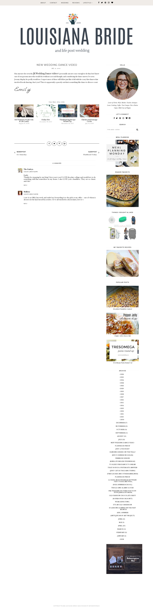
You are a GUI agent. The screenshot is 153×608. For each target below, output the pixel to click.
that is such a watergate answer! (122, 467)
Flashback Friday (122, 446)
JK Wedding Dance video (45, 73)
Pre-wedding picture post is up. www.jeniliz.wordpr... (122, 491)
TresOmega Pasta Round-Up (122, 363)
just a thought (122, 449)
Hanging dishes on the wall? (122, 452)
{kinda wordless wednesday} (122, 461)
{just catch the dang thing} (122, 471)
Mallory (27, 192)
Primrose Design (122, 458)
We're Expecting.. (122, 502)
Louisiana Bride (71, 606)
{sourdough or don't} (122, 498)
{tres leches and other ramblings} (122, 474)
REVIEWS (76, 3)
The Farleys (28, 169)
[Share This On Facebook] (49, 144)
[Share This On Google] (64, 144)
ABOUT (43, 3)
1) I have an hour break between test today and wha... (122, 480)
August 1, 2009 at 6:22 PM (31, 171)
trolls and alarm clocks (122, 488)
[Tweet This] (54, 144)
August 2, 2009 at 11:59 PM (31, 194)
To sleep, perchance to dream (122, 464)
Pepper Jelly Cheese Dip (123, 336)
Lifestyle (87, 3)
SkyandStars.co (94, 606)
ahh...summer (122, 512)
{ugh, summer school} (122, 484)
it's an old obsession (122, 505)
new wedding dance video (122, 443)
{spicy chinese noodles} (122, 455)
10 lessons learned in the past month (122, 508)
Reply (25, 185)
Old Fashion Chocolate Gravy (122, 495)
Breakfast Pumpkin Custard (122, 309)
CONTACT (53, 3)
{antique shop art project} (122, 515)
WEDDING (64, 3)
